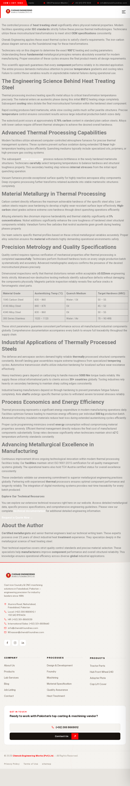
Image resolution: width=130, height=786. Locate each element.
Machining (52, 677)
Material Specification (59, 683)
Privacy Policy (11, 763)
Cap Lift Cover (98, 684)
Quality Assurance (57, 689)
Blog (6, 683)
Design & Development (60, 665)
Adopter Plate (98, 678)
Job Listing (10, 689)
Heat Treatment (56, 696)
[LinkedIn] (23, 643)
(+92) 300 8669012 (24, 611)
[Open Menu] (124, 11)
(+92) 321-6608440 (39, 623)
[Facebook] (7, 643)
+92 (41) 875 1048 (83, 3)
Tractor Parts (97, 665)
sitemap (46, 763)
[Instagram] (15, 643)
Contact (9, 696)
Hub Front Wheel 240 (101, 671)
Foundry (51, 671)
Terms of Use (31, 763)
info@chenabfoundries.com (113, 3)
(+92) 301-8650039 (22, 619)
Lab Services (11, 677)
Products (9, 671)
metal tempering (32, 159)
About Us (9, 665)
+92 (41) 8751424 (16, 614)
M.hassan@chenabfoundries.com (26, 632)
